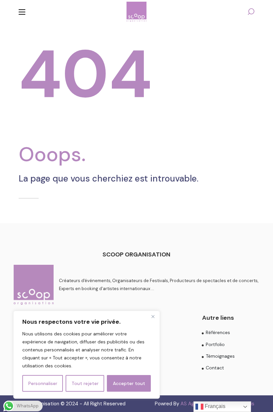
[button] (251, 11)
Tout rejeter (85, 383)
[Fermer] (153, 316)
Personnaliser (42, 383)
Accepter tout (129, 383)
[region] (86, 355)
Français (214, 406)
